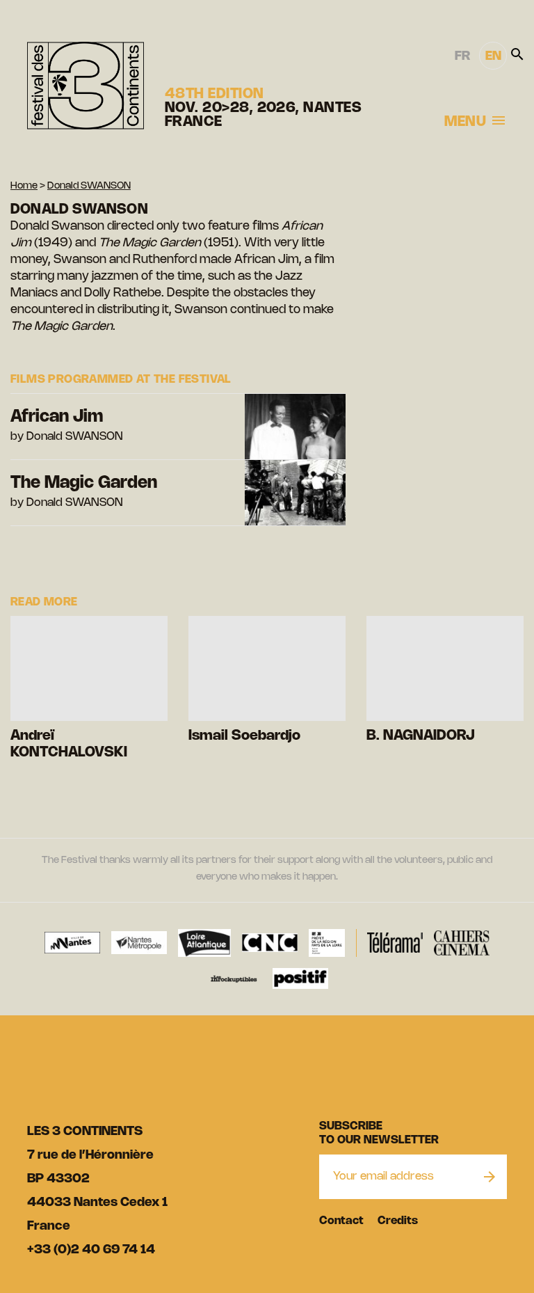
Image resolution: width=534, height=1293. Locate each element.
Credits (398, 1221)
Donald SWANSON (89, 186)
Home (24, 186)
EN (493, 56)
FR (462, 56)
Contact (341, 1221)
